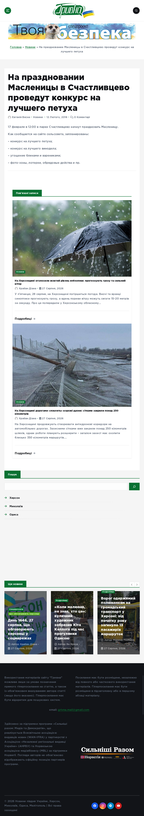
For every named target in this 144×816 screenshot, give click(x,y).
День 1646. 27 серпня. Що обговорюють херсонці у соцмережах (21, 629)
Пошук (12, 474)
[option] (25, 622)
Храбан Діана (27, 289)
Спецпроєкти (16, 609)
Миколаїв (15, 506)
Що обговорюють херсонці (24, 614)
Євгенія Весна (21, 117)
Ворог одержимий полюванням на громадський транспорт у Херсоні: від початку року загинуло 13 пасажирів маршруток (118, 616)
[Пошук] (134, 486)
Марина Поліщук (124, 640)
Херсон (14, 497)
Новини (30, 47)
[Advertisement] (71, 548)
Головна (16, 47)
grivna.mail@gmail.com (73, 710)
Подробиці (24, 318)
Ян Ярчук (72, 644)
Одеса (13, 514)
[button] (132, 584)
